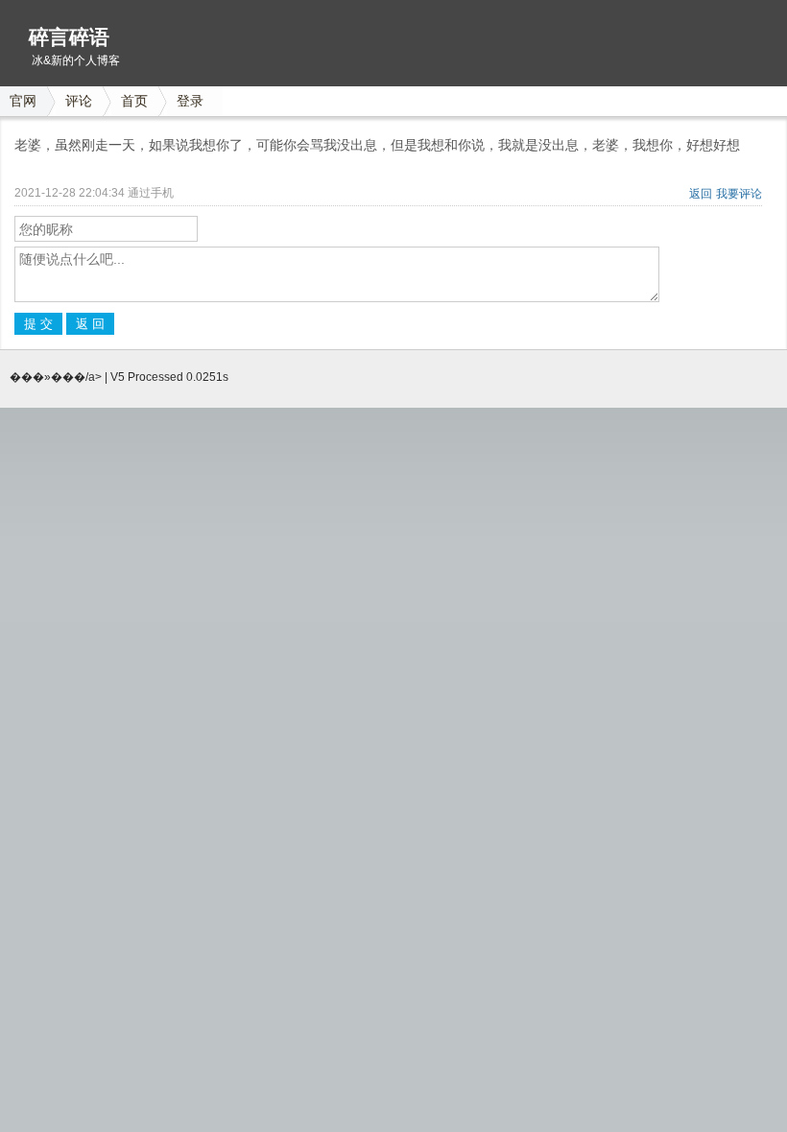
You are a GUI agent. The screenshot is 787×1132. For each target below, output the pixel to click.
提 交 (38, 324)
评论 (78, 100)
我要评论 (739, 193)
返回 (700, 193)
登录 (190, 100)
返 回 (90, 324)
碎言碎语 (69, 37)
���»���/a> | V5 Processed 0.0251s (119, 377)
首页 (134, 100)
